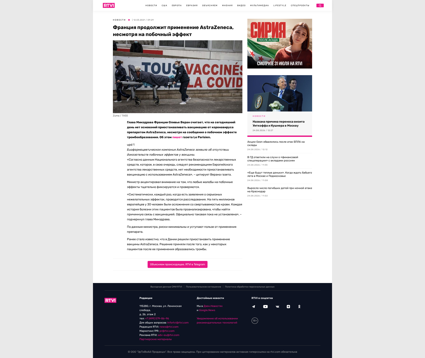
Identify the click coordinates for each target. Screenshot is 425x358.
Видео (241, 5)
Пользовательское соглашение (203, 286)
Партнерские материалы (155, 339)
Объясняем (210, 5)
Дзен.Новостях (213, 306)
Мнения (227, 5)
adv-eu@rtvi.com (168, 335)
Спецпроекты (300, 5)
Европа (177, 5)
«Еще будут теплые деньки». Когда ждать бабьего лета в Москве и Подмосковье (279, 174)
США (164, 5)
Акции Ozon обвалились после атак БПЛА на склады (276, 143)
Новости (151, 5)
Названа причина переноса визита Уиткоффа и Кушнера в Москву (278, 123)
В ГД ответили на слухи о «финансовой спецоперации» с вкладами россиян (272, 159)
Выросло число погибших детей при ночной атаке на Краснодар (279, 189)
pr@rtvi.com (167, 330)
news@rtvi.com (169, 326)
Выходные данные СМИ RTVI (166, 286)
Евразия (192, 5)
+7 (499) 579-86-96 (157, 318)
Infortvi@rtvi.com (178, 322)
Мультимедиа (259, 5)
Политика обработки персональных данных (250, 286)
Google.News (207, 310)
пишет (177, 137)
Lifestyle (279, 5)
